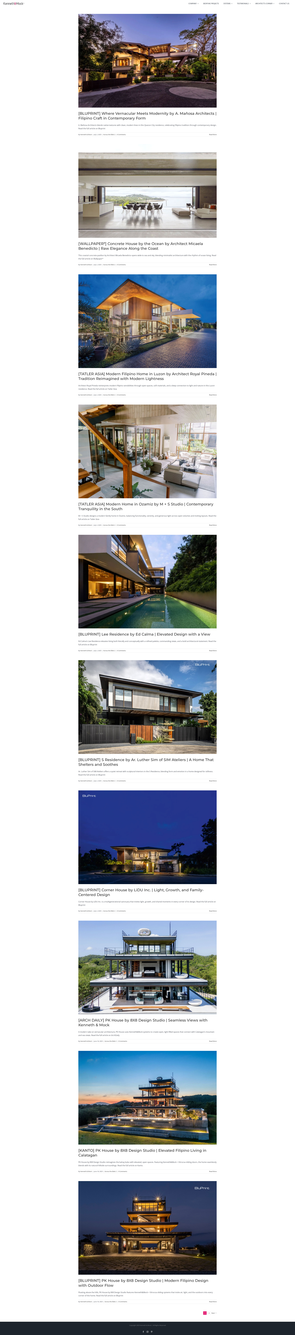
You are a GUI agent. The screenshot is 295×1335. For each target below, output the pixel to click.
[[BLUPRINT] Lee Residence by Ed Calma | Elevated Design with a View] (147, 582)
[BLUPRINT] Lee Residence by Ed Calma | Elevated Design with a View (144, 634)
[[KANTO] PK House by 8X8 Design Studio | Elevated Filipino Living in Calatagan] (147, 1098)
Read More (213, 134)
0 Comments (121, 134)
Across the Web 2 (109, 134)
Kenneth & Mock (86, 134)
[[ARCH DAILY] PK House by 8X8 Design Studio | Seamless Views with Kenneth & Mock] (147, 967)
